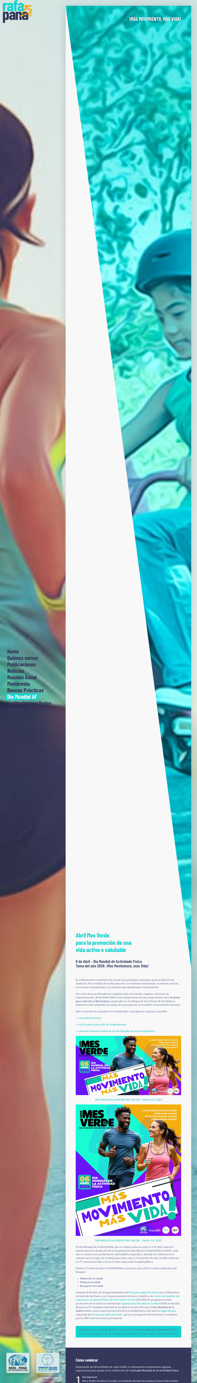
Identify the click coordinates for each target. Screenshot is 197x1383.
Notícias (15, 671)
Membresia (18, 684)
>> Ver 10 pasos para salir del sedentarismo (101, 1024)
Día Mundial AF (22, 697)
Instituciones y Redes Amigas (29, 706)
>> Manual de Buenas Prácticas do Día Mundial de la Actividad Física (115, 1031)
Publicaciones (21, 664)
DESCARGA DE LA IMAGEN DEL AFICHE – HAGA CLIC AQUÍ (128, 1099)
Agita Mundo (168, 1310)
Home (13, 651)
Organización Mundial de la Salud (140, 1303)
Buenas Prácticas (25, 690)
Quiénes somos (22, 658)
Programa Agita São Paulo (144, 1292)
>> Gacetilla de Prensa (88, 1018)
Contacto (16, 715)
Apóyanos (17, 722)
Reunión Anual (22, 677)
